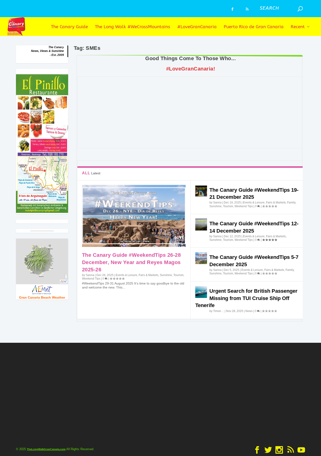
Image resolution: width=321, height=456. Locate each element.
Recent (298, 27)
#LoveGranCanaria (197, 27)
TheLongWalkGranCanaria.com (46, 449)
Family (291, 202)
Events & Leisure (126, 275)
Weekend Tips (91, 278)
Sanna (90, 275)
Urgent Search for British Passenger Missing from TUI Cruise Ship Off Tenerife (246, 298)
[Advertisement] (191, 112)
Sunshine (166, 275)
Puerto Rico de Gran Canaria (254, 27)
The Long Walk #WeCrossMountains (132, 27)
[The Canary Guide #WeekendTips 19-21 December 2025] (201, 191)
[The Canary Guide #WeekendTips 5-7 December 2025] (201, 258)
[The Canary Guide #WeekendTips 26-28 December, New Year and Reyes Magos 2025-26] (134, 216)
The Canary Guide (69, 27)
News (249, 311)
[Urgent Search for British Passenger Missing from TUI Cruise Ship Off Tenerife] (201, 292)
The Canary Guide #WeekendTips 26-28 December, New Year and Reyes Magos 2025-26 (131, 262)
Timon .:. (218, 311)
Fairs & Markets (148, 275)
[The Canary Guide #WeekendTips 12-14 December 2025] (201, 224)
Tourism (178, 275)
